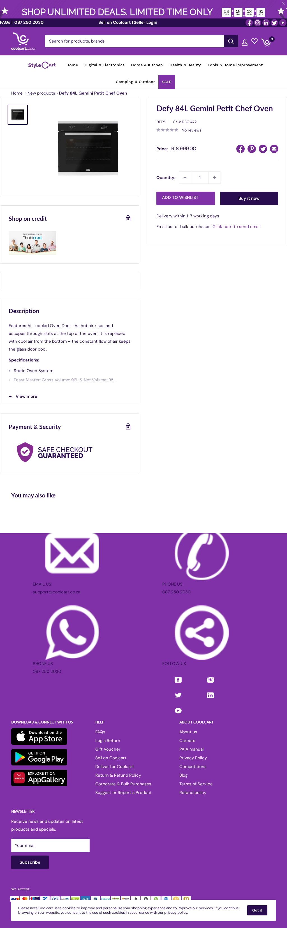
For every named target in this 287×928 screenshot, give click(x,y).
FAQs (100, 732)
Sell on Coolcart (110, 758)
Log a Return (107, 740)
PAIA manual (191, 749)
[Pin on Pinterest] (251, 149)
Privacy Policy (193, 758)
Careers (187, 740)
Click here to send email (236, 226)
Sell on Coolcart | (115, 22)
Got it (257, 910)
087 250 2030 (28, 22)
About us (188, 732)
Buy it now (249, 198)
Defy (160, 121)
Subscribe (30, 862)
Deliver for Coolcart (114, 766)
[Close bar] (283, 3)
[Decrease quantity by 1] (185, 178)
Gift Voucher (108, 749)
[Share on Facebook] (240, 149)
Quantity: (165, 177)
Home (17, 93)
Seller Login (145, 22)
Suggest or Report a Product (123, 792)
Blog (183, 775)
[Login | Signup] (244, 41)
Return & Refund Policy (118, 775)
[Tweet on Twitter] (263, 149)
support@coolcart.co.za (56, 592)
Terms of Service (196, 784)
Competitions (193, 766)
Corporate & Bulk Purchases (123, 784)
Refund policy (192, 792)
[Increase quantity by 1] (215, 178)
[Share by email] (274, 149)
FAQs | (6, 22)
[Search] (231, 41)
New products (41, 93)
